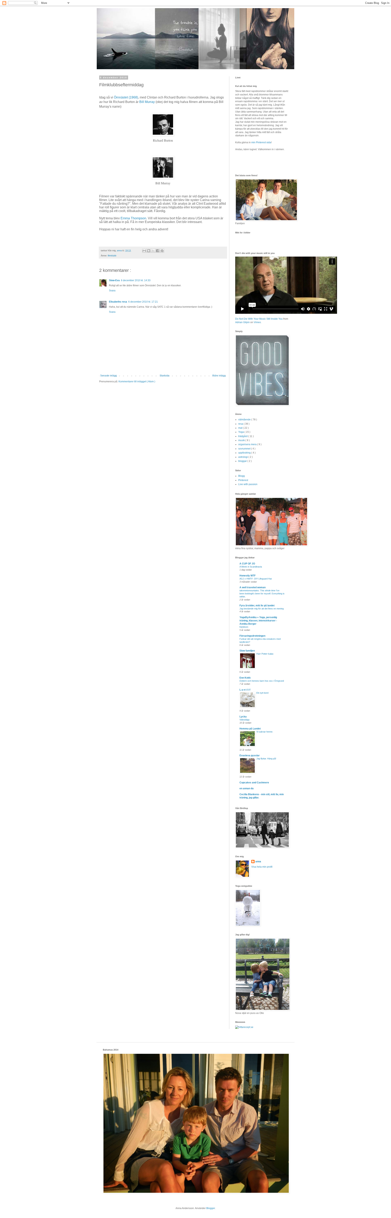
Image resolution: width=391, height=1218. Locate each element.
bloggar (242, 461)
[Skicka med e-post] (144, 251)
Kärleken (243, 627)
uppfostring (244, 452)
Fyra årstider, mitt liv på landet (257, 605)
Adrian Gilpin (242, 322)
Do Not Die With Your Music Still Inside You (259, 318)
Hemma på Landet (250, 728)
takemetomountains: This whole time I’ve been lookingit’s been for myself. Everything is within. (261, 593)
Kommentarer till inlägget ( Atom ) (137, 381)
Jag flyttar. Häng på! (266, 758)
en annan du (246, 788)
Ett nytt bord (262, 693)
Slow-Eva (114, 280)
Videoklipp (244, 719)
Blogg (241, 476)
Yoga (241, 432)
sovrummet (244, 448)
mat (240, 427)
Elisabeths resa (118, 301)
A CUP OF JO (247, 563)
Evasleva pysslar (249, 755)
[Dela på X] (153, 251)
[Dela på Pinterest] (162, 251)
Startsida (164, 375)
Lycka (243, 716)
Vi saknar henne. (264, 731)
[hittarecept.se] (244, 1027)
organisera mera (247, 444)
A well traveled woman (252, 587)
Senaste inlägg (108, 375)
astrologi (243, 457)
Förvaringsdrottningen (252, 635)
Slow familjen (247, 650)
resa (241, 423)
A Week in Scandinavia (250, 566)
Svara (112, 290)
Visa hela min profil (261, 866)
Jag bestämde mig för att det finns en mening (261, 608)
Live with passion (247, 484)
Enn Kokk (245, 677)
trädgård (243, 436)
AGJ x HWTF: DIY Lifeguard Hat (255, 578)
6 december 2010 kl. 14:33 (135, 280)
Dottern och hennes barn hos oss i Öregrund (261, 681)
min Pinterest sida (261, 142)
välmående (244, 419)
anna (258, 861)
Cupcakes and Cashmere (254, 782)
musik (241, 440)
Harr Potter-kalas (264, 654)
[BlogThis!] (149, 251)
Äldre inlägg (219, 375)
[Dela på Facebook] (158, 251)
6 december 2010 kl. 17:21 (143, 301)
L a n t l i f (244, 689)
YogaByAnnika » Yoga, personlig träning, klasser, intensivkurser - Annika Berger (258, 620)
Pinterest (243, 480)
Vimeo (257, 322)
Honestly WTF (247, 575)
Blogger (210, 1208)
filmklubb (112, 255)
